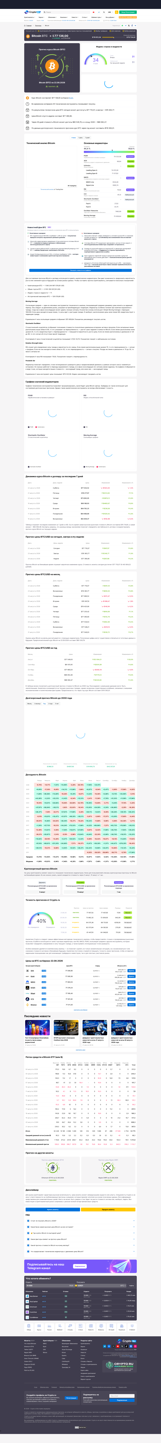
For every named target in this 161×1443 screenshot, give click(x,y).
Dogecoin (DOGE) (29, 1364)
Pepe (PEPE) (28, 1367)
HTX (32, 999)
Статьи (84, 17)
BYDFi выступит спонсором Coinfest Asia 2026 (64, 1039)
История (111, 1330)
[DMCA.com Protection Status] (80, 1427)
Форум (83, 1367)
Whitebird (65, 1364)
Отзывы (70, 1330)
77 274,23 (69, 988)
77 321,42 (69, 999)
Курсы (39, 1330)
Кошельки (63, 17)
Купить (131, 971)
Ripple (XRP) (28, 1352)
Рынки (49, 1330)
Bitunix (45, 1352)
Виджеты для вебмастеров (67, 1387)
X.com (128, 25)
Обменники (51, 17)
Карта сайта (84, 1370)
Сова (63, 1358)
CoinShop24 (65, 1361)
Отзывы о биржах (86, 1361)
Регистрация (130, 12)
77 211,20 (69, 1005)
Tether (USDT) (28, 1349)
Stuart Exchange (67, 1349)
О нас (35, 1387)
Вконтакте (135, 25)
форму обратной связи (127, 1355)
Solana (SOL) (28, 1361)
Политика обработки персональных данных (104, 1387)
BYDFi (33, 988)
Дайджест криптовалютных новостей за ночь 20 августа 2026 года (121, 1040)
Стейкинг (132, 1330)
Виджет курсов (86, 1379)
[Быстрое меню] (116, 12)
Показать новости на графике (80, 270)
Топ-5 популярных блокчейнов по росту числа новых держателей (36, 1040)
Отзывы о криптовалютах (89, 1364)
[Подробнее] (36, 31)
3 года (50, 703)
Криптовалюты (29, 17)
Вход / (124, 12)
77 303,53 (69, 982)
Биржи (41, 17)
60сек (64, 1352)
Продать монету (108, 1209)
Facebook (132, 25)
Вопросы (101, 1330)
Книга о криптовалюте (88, 1376)
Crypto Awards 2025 (128, 17)
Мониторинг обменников (70, 1343)
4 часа (74, 137)
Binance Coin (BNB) (30, 1355)
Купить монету (52, 1209)
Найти (131, 1286)
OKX (32, 971)
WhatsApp (122, 25)
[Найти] (44, 12)
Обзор (29, 1330)
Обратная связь (44, 1387)
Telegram (98, 12)
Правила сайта (123, 1387)
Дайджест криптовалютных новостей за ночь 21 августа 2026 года (93, 1040)
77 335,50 (69, 976)
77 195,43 (69, 993)
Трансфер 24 (66, 1367)
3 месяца (37, 703)
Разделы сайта (86, 1341)
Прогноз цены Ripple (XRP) (108, 1160)
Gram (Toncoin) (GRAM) (31, 1358)
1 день (80, 137)
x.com (104, 12)
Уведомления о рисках (83, 1387)
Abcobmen (65, 1346)
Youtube (93, 12)
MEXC (33, 982)
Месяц (29, 703)
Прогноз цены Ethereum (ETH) (53, 1160)
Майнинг (60, 1330)
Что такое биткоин (30, 1343)
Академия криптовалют (88, 1373)
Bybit (71, 98)
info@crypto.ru (133, 1356)
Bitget (33, 993)
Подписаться (122, 1400)
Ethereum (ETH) (29, 1346)
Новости (74, 17)
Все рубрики (110, 17)
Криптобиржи (48, 1341)
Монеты (27, 1341)
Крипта (64, 1355)
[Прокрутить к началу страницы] (156, 1431)
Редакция (54, 1387)
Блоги (82, 1358)
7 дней (87, 137)
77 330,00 (69, 971)
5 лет (57, 703)
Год (44, 703)
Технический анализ (47, 189)
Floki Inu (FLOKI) (29, 1370)
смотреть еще (80, 1050)
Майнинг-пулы (96, 17)
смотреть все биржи (80, 1010)
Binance (34, 1005)
